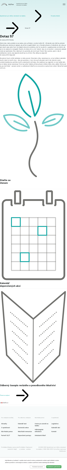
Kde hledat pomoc (7, 431)
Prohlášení (4, 447)
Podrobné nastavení (37, 466)
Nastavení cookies (29, 448)
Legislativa (54, 423)
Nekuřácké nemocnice (25, 431)
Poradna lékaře (55, 16)
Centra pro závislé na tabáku (41, 424)
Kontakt (53, 431)
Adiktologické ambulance (39, 430)
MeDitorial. (62, 451)
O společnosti (5, 427)
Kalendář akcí (22, 423)
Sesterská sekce (23, 427)
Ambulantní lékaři (40, 435)
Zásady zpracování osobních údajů (13, 448)
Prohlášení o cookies (22, 448)
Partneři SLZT (5, 435)
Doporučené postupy (24, 435)
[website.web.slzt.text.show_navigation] (64, 4)
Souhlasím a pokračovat (53, 466)
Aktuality (4, 423)
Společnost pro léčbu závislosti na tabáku (12, 16)
